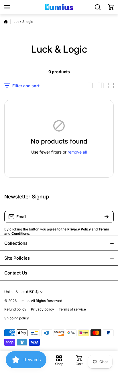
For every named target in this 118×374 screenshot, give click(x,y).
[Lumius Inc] (59, 7)
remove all (77, 152)
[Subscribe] (106, 216)
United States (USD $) (21, 292)
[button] (111, 7)
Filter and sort (26, 85)
